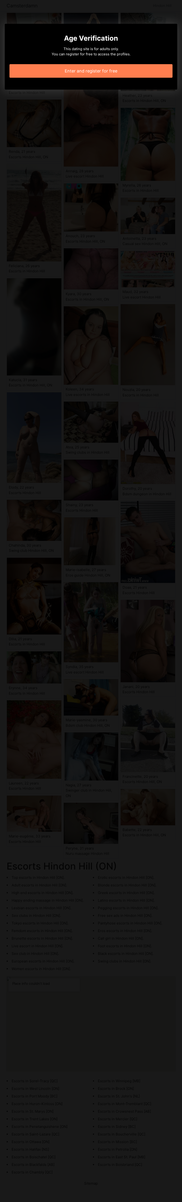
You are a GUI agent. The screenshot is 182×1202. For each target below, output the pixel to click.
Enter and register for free (91, 70)
